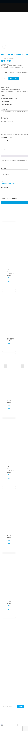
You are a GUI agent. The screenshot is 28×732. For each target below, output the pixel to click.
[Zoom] (4, 46)
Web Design (4, 656)
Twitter (7, 645)
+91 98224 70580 (5, 642)
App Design (4, 658)
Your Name (4, 161)
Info (18, 91)
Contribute (3, 683)
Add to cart (14, 78)
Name (3, 149)
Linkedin (2, 645)
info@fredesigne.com (6, 640)
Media (18, 89)
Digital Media (4, 663)
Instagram (10, 645)
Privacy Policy (4, 687)
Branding (3, 661)
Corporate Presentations (7, 667)
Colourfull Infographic (10, 91)
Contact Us (4, 681)
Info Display (23, 91)
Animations (4, 665)
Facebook (5, 645)
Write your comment (8, 58)
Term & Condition (5, 690)
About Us (3, 679)
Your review (4, 141)
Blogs (2, 685)
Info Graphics (12, 89)
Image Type (4, 72)
